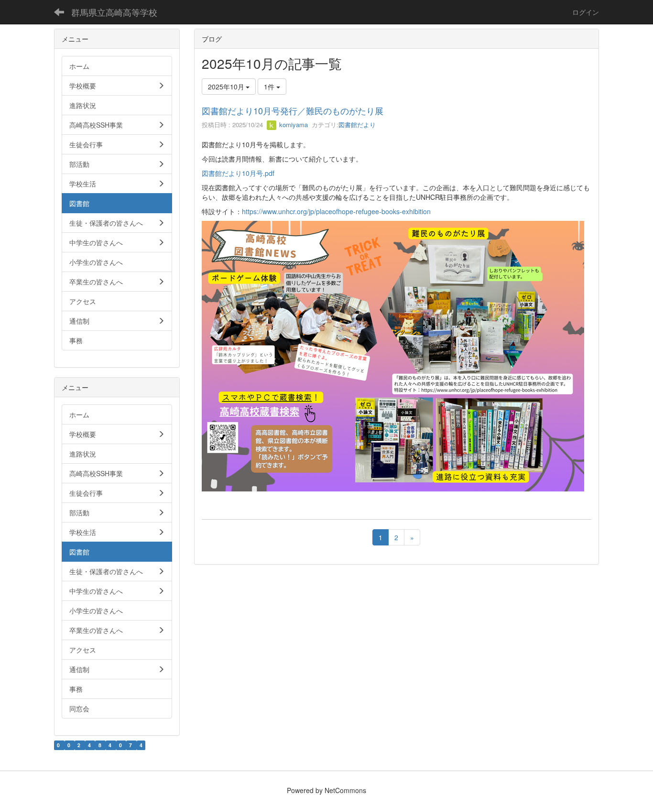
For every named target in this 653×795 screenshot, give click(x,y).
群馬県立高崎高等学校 (114, 12)
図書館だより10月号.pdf (238, 173)
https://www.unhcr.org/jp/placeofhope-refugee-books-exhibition (336, 211)
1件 (270, 86)
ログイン (585, 12)
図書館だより (357, 124)
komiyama (292, 124)
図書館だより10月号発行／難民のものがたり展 (292, 110)
